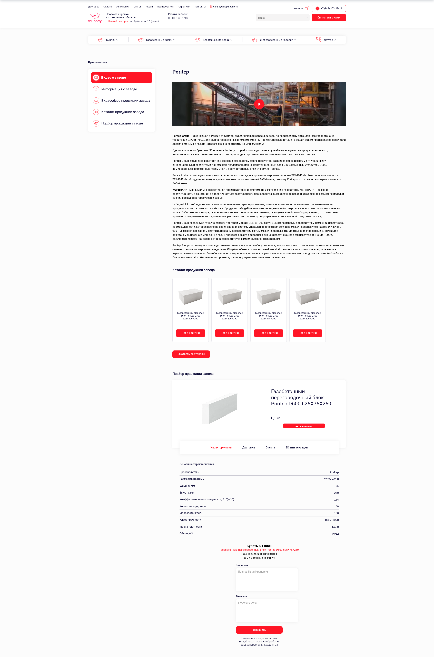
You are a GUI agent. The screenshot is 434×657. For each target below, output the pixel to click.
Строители (184, 6)
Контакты (200, 6)
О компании (122, 6)
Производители (165, 6)
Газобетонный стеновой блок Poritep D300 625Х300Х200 (190, 316)
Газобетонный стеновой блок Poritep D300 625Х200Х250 (229, 316)
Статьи (138, 6)
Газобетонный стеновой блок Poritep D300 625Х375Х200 (268, 316)
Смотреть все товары (191, 354)
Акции (149, 6)
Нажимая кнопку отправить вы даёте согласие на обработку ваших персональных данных (259, 641)
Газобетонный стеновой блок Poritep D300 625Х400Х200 (307, 316)
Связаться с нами (329, 17)
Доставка (93, 6)
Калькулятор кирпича (225, 6)
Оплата (107, 6)
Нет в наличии (191, 333)
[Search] (306, 17)
